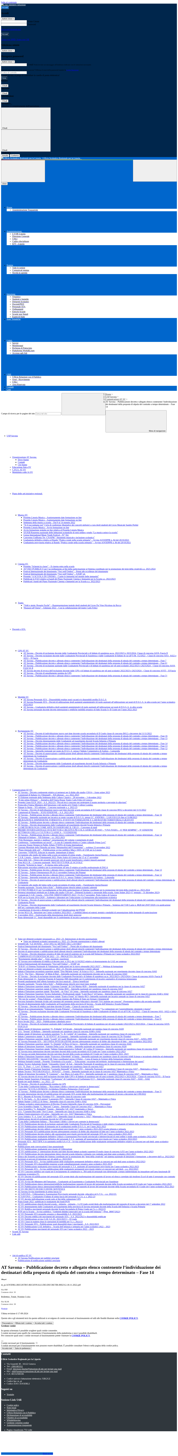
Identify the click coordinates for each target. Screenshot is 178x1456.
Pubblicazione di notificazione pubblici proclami (39, 1260)
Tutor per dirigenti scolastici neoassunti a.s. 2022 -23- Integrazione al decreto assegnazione (58, 939)
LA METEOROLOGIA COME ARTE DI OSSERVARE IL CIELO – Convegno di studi (57, 827)
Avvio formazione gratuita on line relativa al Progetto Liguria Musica (53, 530)
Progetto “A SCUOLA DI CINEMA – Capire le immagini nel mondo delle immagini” (61, 576)
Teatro (21, 603)
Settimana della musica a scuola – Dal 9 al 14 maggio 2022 (49, 522)
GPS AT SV (23, 650)
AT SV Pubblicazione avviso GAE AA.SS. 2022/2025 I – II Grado (47, 1219)
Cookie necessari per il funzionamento (18, 1343)
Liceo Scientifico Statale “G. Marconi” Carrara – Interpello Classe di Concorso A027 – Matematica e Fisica (65, 1106)
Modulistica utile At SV (22, 472)
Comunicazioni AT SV (116, 399)
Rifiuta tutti (23, 1323)
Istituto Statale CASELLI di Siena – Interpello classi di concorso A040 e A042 (52, 1101)
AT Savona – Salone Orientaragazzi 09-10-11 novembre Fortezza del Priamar (52, 872)
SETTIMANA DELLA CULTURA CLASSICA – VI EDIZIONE (47, 832)
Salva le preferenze (22, 1348)
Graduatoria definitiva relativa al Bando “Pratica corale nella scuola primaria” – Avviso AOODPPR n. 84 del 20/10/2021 (76, 540)
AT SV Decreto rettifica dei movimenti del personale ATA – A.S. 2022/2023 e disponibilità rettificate (62, 1216)
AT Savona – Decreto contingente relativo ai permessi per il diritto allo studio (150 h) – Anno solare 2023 (64, 792)
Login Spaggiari (72, 70)
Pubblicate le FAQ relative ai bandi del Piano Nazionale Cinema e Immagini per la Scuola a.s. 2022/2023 (69, 579)
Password (31, 24)
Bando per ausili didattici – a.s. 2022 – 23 (36, 1081)
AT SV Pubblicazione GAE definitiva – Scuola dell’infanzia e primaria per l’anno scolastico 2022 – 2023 (64, 1226)
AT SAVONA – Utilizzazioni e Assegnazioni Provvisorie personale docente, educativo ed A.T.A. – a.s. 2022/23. (67, 1194)
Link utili (16, 1234)
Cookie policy (13, 1405)
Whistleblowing (14, 1420)
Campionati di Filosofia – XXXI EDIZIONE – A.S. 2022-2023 (46, 812)
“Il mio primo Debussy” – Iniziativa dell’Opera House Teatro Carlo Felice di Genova (55, 800)
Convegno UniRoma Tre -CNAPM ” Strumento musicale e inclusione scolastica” (59, 537)
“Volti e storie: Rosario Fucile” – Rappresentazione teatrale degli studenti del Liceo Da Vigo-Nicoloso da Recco (72, 605)
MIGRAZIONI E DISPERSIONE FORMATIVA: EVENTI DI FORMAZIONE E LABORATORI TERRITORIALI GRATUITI (76, 820)
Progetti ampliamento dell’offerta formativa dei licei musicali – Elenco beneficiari (53, 981)
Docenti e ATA (19, 629)
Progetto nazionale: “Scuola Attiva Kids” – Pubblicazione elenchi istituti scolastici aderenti (57, 887)
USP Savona (111, 397)
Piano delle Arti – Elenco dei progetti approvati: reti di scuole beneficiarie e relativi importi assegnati (61, 860)
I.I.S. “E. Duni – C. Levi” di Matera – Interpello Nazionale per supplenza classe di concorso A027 (61, 1066)
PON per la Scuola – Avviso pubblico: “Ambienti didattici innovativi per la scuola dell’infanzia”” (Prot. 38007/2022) (69, 1211)
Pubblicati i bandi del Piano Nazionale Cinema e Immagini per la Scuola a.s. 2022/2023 (61, 581)
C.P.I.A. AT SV (19, 470)
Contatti (21, 462)
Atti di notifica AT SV (22, 1255)
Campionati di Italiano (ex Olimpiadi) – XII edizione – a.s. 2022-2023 (48, 795)
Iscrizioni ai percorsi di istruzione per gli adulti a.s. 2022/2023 (45, 1159)
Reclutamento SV (26, 731)
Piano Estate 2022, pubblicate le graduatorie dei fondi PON (44, 1201)
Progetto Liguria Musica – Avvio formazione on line (46, 527)
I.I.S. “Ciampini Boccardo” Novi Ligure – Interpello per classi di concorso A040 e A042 (56, 1111)
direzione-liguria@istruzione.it (37, 1369)
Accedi (5, 8)
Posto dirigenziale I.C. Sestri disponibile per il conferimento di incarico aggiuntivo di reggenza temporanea (64, 917)
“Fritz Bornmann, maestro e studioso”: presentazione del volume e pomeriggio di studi (55, 840)
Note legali (11, 1408)
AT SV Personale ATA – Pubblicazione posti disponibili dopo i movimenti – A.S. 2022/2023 (58, 1224)
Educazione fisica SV (21, 467)
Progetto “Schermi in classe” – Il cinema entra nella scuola (48, 566)
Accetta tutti (43, 1323)
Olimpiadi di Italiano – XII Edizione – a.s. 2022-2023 (41, 837)
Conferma (15, 156)
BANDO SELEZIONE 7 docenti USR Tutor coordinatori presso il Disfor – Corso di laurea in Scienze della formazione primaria (74, 1059)
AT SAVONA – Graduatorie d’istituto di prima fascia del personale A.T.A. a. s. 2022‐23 (56, 1196)
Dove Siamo (23, 460)
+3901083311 (17, 1366)
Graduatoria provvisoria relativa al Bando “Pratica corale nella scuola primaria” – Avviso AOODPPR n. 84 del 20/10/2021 (77, 542)
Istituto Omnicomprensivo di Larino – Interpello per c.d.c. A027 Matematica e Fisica (55, 1114)
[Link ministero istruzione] (13, 5)
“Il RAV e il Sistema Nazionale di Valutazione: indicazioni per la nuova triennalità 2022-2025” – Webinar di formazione (70, 966)
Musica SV (23, 515)
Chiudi (4, 86)
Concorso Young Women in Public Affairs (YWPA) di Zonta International (50, 845)
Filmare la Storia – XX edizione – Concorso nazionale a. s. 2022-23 (47, 807)
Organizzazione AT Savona (24, 457)
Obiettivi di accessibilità (17, 1418)
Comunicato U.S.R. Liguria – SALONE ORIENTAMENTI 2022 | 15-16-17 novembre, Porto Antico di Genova (67, 895)
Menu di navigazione (156, 431)
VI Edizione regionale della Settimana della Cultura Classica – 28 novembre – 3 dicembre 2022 (59, 797)
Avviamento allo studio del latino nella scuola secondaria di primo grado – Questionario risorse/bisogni (63, 885)
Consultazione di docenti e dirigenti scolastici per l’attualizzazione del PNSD (51, 910)
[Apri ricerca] (155, 171)
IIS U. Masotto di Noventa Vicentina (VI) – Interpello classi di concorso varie (52, 1096)
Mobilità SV (23, 697)
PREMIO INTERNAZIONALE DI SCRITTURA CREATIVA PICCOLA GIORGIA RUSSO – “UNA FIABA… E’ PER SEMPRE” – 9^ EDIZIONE (85, 830)
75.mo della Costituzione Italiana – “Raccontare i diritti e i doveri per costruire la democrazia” (59, 1086)
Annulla (5, 156)
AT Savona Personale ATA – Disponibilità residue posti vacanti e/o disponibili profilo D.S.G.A (65, 699)
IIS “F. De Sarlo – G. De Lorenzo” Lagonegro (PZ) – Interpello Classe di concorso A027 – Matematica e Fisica (67, 1099)
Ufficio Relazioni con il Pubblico (21, 1413)
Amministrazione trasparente (19, 1425)
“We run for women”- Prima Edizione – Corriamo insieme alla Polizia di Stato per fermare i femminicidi (63, 999)
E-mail (30, 64)
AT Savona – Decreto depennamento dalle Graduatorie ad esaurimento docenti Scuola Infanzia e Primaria (69, 741)
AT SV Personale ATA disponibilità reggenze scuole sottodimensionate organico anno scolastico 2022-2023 (65, 1164)
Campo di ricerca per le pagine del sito (18, 413)
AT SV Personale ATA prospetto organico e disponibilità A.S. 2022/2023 (50, 1214)
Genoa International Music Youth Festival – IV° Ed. (46, 535)
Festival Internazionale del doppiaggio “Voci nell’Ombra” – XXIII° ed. (54, 574)
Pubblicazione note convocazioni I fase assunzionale (41, 1146)
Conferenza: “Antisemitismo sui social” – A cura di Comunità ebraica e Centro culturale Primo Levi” (62, 842)
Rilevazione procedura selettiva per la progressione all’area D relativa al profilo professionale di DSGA (63, 867)
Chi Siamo (22, 465)
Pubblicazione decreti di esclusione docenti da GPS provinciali (45, 1119)
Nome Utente (33, 21)
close (4, 184)
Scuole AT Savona (20, 1231)
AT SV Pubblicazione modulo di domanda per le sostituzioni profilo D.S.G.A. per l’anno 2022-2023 (62, 1126)
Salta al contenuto (9, 2)
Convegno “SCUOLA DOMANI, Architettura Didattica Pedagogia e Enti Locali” (54, 1089)
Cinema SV (23, 564)
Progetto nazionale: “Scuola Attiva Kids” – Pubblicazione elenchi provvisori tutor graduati (57, 984)
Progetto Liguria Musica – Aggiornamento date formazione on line (52, 517)
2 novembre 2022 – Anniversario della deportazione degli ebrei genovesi (49, 915)
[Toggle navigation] (23, 171)
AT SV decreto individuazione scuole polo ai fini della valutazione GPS (49, 1199)
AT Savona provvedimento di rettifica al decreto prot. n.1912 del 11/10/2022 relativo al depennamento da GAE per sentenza (72, 961)
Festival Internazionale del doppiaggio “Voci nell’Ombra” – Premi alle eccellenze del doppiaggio (65, 571)
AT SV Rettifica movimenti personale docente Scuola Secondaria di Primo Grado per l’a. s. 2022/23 (62, 1209)
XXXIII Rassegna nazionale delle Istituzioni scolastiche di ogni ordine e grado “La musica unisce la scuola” (70, 532)
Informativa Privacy (15, 1410)
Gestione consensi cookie (18, 1423)
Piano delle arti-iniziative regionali (27, 493)
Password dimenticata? (11, 29)
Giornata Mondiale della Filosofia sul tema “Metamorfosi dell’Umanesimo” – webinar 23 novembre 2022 (64, 847)
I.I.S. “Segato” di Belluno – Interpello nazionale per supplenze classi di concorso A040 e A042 (59, 1031)
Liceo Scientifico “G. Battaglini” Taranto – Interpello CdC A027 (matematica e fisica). (55, 1109)
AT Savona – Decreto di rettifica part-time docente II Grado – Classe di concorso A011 (56, 1006)
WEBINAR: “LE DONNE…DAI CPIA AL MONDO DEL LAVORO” (50, 944)
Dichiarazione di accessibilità (19, 1415)
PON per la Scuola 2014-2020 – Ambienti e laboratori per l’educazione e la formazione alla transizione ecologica (67, 897)
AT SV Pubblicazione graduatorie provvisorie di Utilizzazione (45, 1149)
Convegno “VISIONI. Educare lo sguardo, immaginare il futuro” (46, 852)
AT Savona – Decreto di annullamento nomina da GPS (47, 673)
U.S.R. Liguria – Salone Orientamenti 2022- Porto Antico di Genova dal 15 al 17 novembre (58, 857)
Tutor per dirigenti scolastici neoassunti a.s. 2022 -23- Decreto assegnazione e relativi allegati (64, 941)
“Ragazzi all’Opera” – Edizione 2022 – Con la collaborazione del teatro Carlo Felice (60, 608)
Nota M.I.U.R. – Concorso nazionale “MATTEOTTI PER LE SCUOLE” (50, 862)
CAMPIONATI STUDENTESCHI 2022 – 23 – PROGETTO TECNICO (50, 956)
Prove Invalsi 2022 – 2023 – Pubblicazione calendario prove (44, 1021)
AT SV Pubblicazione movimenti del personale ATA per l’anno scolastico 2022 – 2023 (56, 1229)
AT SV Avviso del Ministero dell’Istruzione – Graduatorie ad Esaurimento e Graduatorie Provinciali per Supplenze (68, 1181)
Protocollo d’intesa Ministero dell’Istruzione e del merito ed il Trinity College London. (55, 805)
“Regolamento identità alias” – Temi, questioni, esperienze (43, 959)
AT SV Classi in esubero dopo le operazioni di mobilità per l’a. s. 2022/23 (50, 1221)
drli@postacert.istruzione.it (35, 1371)
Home (108, 394)
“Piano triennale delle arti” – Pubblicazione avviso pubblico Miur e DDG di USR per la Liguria (60, 850)
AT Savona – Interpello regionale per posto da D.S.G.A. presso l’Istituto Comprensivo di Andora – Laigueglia (71, 751)
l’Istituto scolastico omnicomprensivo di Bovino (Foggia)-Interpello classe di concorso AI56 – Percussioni (64, 1104)
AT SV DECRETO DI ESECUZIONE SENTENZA (41, 1189)
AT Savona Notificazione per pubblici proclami (38, 1258)
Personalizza (7, 1323)
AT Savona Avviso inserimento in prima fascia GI (39, 1191)
